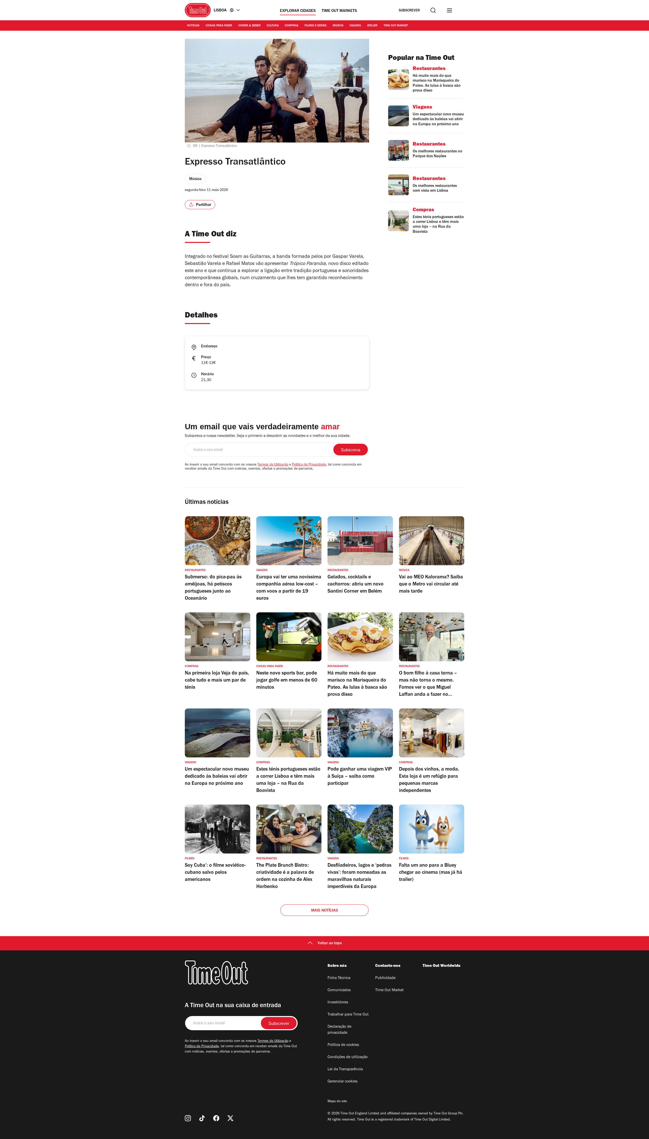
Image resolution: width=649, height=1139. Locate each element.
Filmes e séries (315, 25)
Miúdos (338, 25)
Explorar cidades (298, 11)
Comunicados (339, 990)
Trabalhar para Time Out (348, 1015)
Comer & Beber (249, 25)
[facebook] (216, 1118)
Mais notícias (324, 911)
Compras (291, 25)
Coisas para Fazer (219, 25)
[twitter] (230, 1118)
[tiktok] (202, 1118)
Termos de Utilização (273, 465)
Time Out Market (396, 25)
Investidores (338, 1003)
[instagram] (188, 1118)
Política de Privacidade (309, 465)
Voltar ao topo (330, 943)
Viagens (355, 25)
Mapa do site (337, 1102)
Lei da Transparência (345, 1069)
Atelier (372, 25)
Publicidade (385, 978)
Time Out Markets (339, 11)
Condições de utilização (348, 1057)
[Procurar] (433, 10)
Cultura (273, 25)
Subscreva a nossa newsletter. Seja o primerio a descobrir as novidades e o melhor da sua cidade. (267, 436)
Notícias (193, 25)
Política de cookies (343, 1045)
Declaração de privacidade (339, 1030)
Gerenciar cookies (342, 1082)
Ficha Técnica (339, 978)
